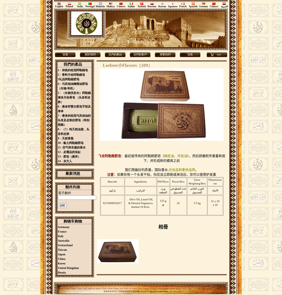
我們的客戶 (140, 54)
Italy (61, 236)
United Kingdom (68, 268)
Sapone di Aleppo (150, 288)
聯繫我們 (165, 54)
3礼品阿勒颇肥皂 (68, 79)
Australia (63, 240)
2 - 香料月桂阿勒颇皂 (71, 74)
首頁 (65, 54)
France (62, 231)
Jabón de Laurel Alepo (132, 288)
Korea (61, 263)
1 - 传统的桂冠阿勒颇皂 (73, 70)
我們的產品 (115, 54)
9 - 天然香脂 (65, 138)
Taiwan (62, 249)
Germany (64, 227)
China (61, 258)
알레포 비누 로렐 (184, 288)
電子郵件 (64, 193)
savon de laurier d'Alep (97, 288)
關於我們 (90, 54)
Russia (62, 272)
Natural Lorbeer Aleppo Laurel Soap (72, 288)
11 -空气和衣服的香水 (72, 147)
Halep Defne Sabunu (166, 288)
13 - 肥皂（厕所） (69, 156)
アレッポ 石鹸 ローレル (203, 288)
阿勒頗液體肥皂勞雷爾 (128, 291)
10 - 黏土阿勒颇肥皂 (71, 143)
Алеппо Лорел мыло (149, 291)
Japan (61, 254)
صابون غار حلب (175, 291)
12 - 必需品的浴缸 (69, 152)
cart (219, 54)
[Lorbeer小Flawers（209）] (118, 263)
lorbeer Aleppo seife (115, 288)
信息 (190, 54)
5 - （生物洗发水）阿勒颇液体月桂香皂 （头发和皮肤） (74, 97)
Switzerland (65, 245)
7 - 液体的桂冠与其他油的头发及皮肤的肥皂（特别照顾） (74, 120)
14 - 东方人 (65, 161)
